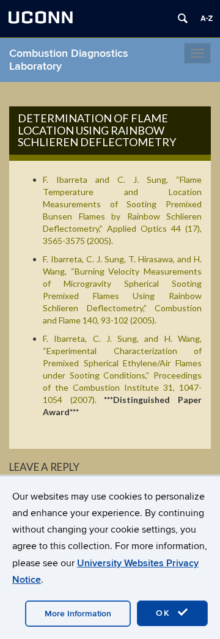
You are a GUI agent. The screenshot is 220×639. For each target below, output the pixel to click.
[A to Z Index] (206, 18)
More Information (78, 613)
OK (165, 613)
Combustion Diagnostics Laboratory (68, 60)
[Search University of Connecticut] (183, 18)
